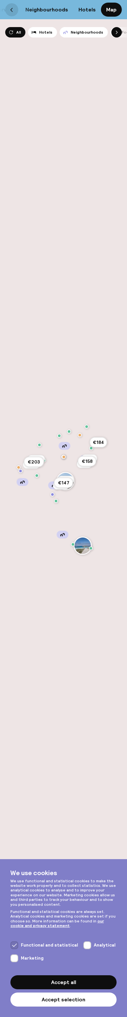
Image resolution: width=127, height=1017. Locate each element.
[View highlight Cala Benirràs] (69, 431)
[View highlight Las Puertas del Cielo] (39, 445)
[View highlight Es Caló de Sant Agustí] (83, 546)
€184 (98, 442)
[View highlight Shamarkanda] (80, 435)
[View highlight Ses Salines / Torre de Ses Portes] (52, 494)
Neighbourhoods (46, 9)
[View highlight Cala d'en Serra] (87, 427)
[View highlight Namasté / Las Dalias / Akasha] (91, 448)
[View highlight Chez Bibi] (64, 457)
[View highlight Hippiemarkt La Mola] (91, 548)
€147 (63, 483)
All (18, 32)
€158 (87, 461)
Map (111, 9)
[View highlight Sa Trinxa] (56, 501)
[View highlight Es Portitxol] (59, 436)
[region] (63, 508)
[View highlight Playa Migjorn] (73, 544)
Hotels (87, 9)
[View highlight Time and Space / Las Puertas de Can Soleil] (20, 471)
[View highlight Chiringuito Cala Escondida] (19, 467)
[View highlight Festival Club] (37, 476)
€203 (34, 462)
